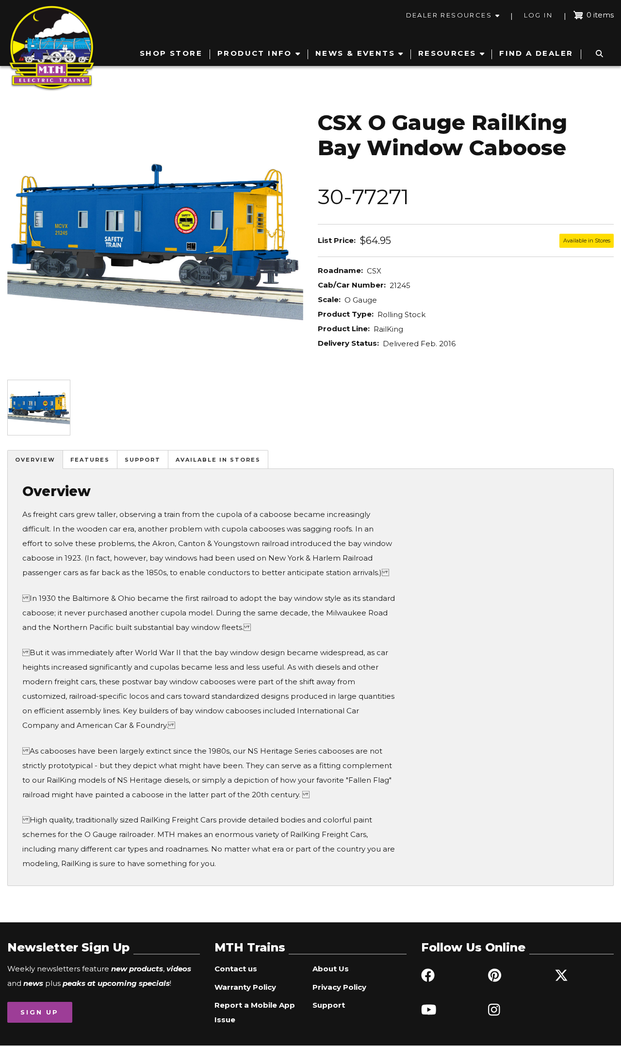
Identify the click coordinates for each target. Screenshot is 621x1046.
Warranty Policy (245, 987)
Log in (538, 15)
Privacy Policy (339, 987)
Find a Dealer (536, 53)
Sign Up (39, 1012)
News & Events (355, 53)
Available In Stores (218, 459)
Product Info (254, 53)
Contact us (235, 968)
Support (143, 459)
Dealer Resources (449, 15)
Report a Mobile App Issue (254, 1012)
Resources (447, 53)
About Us (330, 968)
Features (90, 459)
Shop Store (171, 53)
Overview (35, 459)
